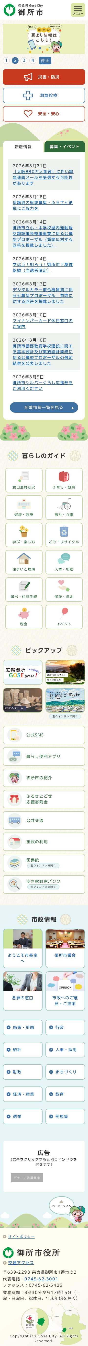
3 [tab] (24, 60)
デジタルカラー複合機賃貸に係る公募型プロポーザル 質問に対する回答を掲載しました (43, 295)
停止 (45, 60)
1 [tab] (6, 60)
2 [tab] (15, 60)
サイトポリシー (21, 1237)
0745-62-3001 (41, 1279)
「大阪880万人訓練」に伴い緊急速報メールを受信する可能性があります (43, 177)
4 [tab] (33, 60)
